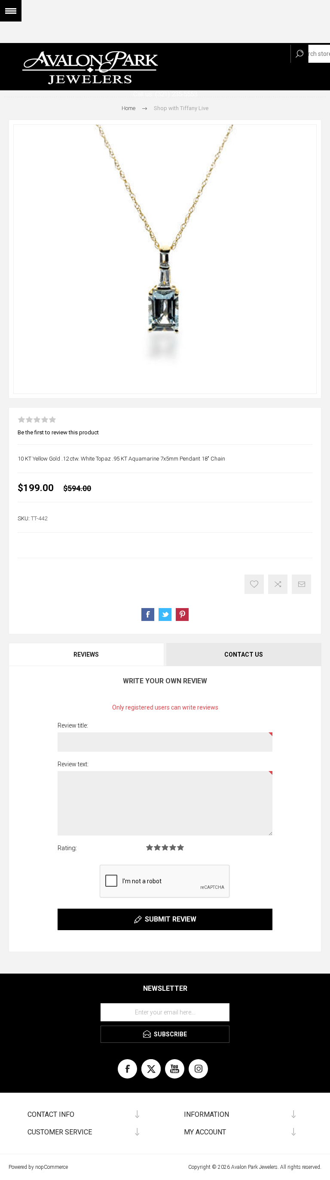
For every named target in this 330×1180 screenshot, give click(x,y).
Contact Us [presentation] (243, 654)
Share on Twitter (165, 614)
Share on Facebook (147, 614)
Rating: (67, 848)
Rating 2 (157, 847)
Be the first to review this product (58, 432)
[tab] (87, 654)
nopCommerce (51, 1167)
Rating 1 (149, 847)
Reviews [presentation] (86, 654)
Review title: (73, 725)
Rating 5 (180, 847)
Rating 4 (173, 847)
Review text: (73, 764)
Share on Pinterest (182, 614)
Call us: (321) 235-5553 (165, 94)
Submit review (170, 919)
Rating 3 (165, 847)
